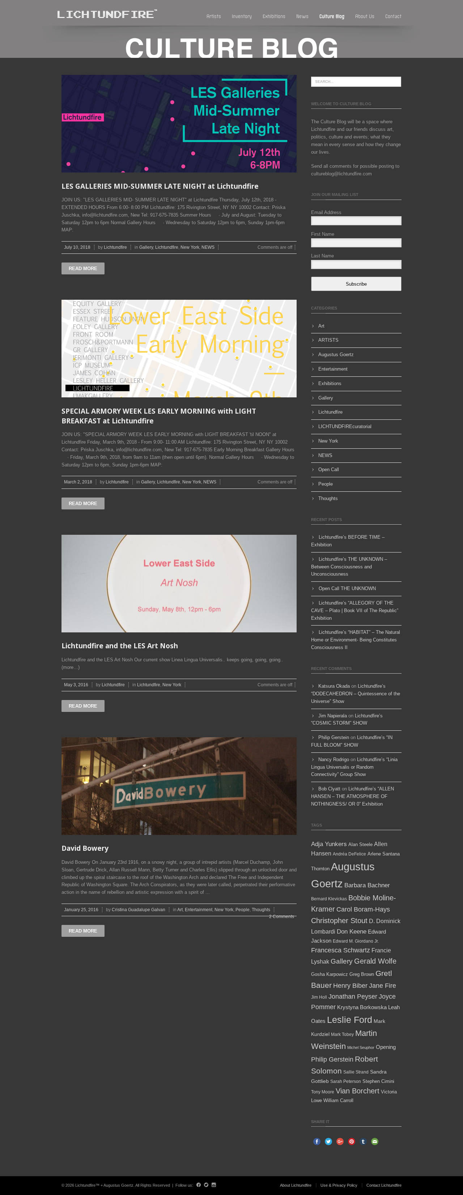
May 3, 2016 (76, 684)
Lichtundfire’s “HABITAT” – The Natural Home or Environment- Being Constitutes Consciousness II (355, 639)
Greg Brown (361, 974)
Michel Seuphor (360, 1047)
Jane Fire (382, 985)
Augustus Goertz (336, 354)
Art (180, 909)
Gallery (146, 247)
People (242, 909)
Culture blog (331, 16)
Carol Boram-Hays (363, 909)
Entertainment (198, 909)
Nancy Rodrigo (333, 759)
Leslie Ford (349, 1020)
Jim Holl (319, 997)
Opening (386, 1047)
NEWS (207, 247)
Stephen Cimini (378, 1081)
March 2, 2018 (78, 482)
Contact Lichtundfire (384, 1185)
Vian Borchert (357, 1091)
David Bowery (85, 848)
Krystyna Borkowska (362, 1007)
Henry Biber (350, 985)
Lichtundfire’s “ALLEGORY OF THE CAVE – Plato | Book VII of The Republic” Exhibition (354, 610)
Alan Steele (360, 844)
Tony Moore (322, 1091)
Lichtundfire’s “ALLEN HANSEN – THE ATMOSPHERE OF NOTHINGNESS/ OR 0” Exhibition (352, 796)
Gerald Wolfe (375, 961)
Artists (214, 16)
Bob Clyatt (329, 788)
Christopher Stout (339, 921)
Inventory (242, 16)
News (302, 16)
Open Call (328, 469)
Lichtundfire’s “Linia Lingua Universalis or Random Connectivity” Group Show (354, 767)
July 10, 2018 (77, 247)
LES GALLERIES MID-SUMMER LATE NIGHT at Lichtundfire (160, 186)
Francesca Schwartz (340, 950)
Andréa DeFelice (349, 854)
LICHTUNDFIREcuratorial (344, 426)
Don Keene (351, 931)
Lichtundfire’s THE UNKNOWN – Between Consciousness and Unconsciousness (349, 566)
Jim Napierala (332, 715)
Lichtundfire (115, 247)
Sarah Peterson (345, 1081)
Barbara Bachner (367, 885)
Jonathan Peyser (352, 996)
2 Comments (281, 916)
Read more (83, 268)
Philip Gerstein (333, 737)
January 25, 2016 (81, 909)
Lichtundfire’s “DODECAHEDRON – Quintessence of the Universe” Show (355, 693)
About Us (364, 16)
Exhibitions (274, 16)
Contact (393, 16)
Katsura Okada (334, 686)
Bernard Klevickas (329, 898)
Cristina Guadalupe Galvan (138, 909)
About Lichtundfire (295, 1185)
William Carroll (338, 1100)
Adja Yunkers (329, 844)
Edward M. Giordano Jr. (356, 941)
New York (189, 247)
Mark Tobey (342, 1034)
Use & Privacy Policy (338, 1185)
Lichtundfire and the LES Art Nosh (119, 645)
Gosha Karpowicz (329, 974)
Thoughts (261, 909)
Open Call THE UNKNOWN (347, 588)
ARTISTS (328, 340)
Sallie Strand (356, 1072)
